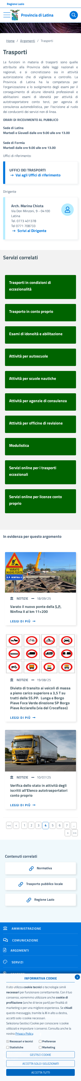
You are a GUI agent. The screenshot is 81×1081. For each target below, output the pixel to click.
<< (9, 825)
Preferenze (49, 1041)
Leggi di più (20, 621)
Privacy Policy (24, 1033)
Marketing (48, 1047)
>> (75, 832)
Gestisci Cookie (40, 1054)
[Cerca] (74, 15)
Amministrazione (26, 928)
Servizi (17, 962)
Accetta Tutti (40, 1072)
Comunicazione (25, 940)
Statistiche (16, 1047)
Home (10, 40)
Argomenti (27, 40)
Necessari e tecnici (21, 1041)
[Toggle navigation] (7, 15)
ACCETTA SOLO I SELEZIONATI (40, 1063)
